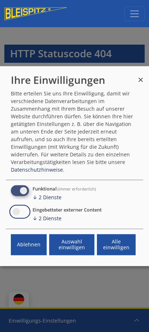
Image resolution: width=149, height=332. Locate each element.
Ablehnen (29, 244)
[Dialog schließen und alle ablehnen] (140, 76)
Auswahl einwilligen (72, 244)
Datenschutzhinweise (37, 169)
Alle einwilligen (116, 244)
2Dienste (47, 197)
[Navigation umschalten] (134, 14)
